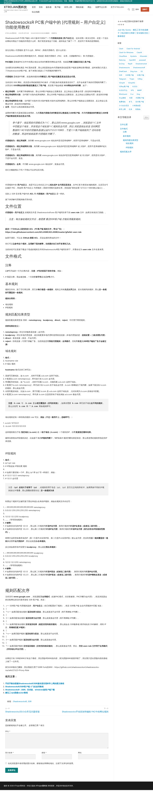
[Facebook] (133, 2)
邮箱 (44, 753)
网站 (80, 753)
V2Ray (139, 79)
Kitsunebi (143, 56)
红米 (130, 109)
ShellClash (123, 71)
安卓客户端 (139, 102)
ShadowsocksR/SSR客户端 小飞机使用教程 (24, 686)
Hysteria (133, 56)
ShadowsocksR (20, 701)
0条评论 (54, 33)
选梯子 (145, 9)
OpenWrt (132, 60)
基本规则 (127, 136)
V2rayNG (131, 83)
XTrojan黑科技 (15, 7)
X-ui (131, 94)
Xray (138, 94)
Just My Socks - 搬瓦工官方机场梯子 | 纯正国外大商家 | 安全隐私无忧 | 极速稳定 (133, 33)
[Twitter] (137, 2)
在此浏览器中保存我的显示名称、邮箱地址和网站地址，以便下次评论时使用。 (41, 763)
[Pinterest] (147, 2)
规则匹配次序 (125, 151)
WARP (139, 90)
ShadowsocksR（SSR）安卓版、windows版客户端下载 (30, 689)
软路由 (137, 109)
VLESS (134, 86)
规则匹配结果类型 (130, 140)
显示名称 (9, 753)
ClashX (139, 52)
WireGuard (123, 94)
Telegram (122, 79)
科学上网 (122, 109)
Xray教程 (122, 98)
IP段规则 (129, 147)
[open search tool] (129, 9)
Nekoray (122, 60)
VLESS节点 (123, 90)
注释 (125, 132)
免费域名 (122, 102)
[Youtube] (140, 2)
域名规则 (129, 143)
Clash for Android (133, 49)
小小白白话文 (124, 105)
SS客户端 (140, 75)
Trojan (131, 79)
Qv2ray (122, 64)
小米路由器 (136, 105)
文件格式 (124, 128)
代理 (130, 98)
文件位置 (124, 124)
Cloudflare (123, 56)
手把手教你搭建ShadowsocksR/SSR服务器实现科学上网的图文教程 (34, 683)
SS (142, 71)
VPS (132, 90)
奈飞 (130, 102)
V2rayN (122, 83)
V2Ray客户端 (124, 86)
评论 (7, 731)
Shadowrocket (141, 64)
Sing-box (133, 71)
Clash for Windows (126, 52)
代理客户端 (140, 98)
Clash (121, 49)
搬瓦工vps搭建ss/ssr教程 (16, 692)
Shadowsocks (124, 67)
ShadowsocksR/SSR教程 (40, 33)
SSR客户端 (129, 75)
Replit (130, 64)
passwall (142, 60)
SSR (29, 701)
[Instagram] (144, 2)
